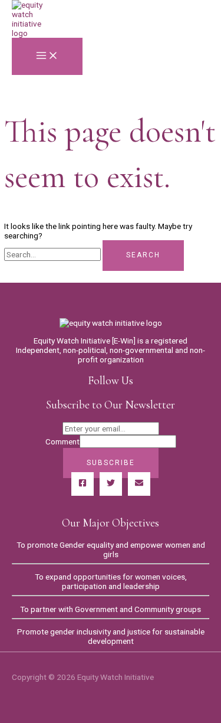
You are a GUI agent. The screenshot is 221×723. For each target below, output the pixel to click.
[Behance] (139, 484)
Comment (62, 441)
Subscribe (111, 463)
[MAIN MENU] (47, 56)
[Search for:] (53, 254)
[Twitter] (111, 484)
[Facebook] (82, 484)
